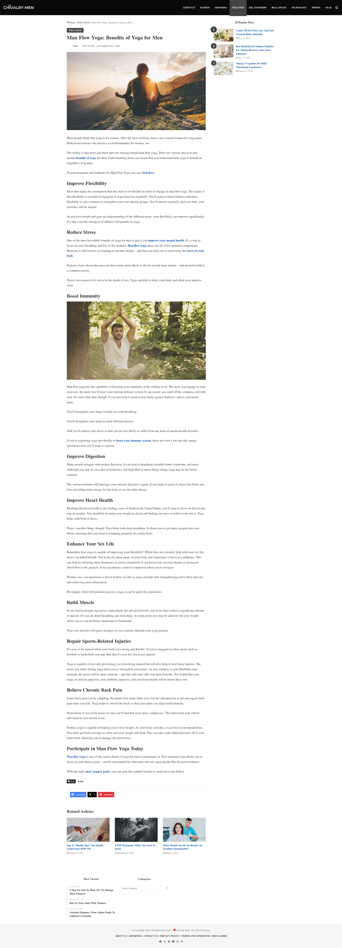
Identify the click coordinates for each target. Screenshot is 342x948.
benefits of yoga (86, 158)
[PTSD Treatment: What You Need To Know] (136, 830)
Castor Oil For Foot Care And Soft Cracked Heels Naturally (255, 32)
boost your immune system (133, 440)
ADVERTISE (135, 935)
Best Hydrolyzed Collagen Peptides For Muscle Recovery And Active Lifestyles (255, 50)
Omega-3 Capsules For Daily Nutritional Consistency (251, 65)
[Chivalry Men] (19, 8)
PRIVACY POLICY (170, 935)
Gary (75, 45)
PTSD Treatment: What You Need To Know (135, 847)
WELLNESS (238, 7)
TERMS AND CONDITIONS (196, 935)
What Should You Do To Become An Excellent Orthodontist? (182, 847)
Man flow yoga (137, 245)
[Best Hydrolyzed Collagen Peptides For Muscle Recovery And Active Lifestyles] (223, 51)
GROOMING (221, 7)
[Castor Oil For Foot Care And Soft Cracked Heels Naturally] (223, 35)
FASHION (205, 7)
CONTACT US (151, 935)
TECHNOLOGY (299, 7)
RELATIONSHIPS (258, 7)
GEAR (328, 7)
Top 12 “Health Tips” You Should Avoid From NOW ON (85, 847)
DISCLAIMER (219, 935)
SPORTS (316, 7)
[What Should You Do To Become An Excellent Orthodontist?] (184, 830)
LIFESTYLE (189, 7)
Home (72, 22)
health (80, 781)
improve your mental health (166, 240)
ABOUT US (121, 935)
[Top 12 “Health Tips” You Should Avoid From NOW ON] (88, 830)
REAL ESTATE (279, 7)
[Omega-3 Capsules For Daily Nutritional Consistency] (223, 68)
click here (147, 172)
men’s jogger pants (97, 771)
